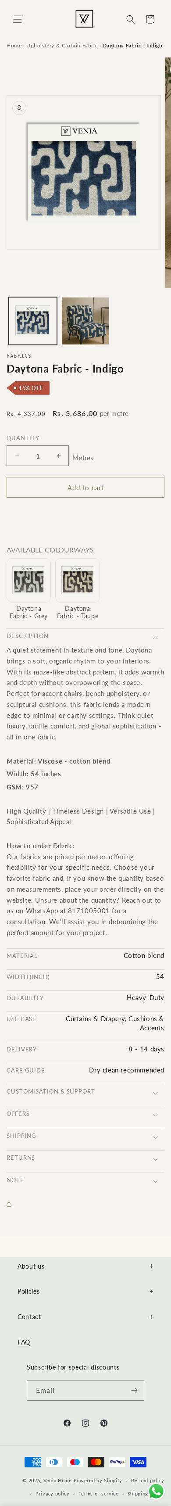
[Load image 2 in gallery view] (85, 321)
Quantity (23, 437)
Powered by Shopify (98, 1480)
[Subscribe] (134, 1390)
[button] (17, 19)
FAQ (24, 1342)
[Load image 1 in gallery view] (33, 321)
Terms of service (98, 1493)
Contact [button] (85, 1316)
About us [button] (85, 1266)
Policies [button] (85, 1291)
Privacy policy (53, 1493)
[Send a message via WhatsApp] (156, 1491)
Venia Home (57, 1480)
